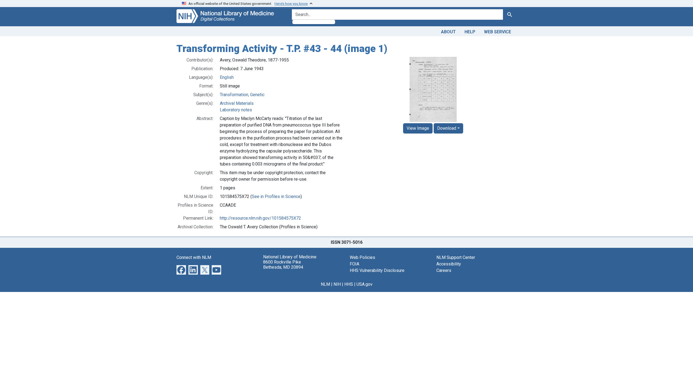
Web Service (497, 31)
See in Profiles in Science (276, 196)
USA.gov (364, 284)
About (448, 31)
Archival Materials (237, 103)
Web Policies (362, 257)
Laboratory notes (236, 109)
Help (470, 31)
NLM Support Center (455, 257)
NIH (337, 284)
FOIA (354, 263)
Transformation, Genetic (242, 94)
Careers (443, 270)
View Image (418, 128)
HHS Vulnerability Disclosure (377, 270)
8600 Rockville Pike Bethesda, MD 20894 (283, 264)
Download (446, 128)
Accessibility (448, 263)
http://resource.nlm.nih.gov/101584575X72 (260, 218)
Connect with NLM (193, 257)
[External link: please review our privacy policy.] (181, 269)
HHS (348, 284)
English (227, 77)
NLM (325, 284)
